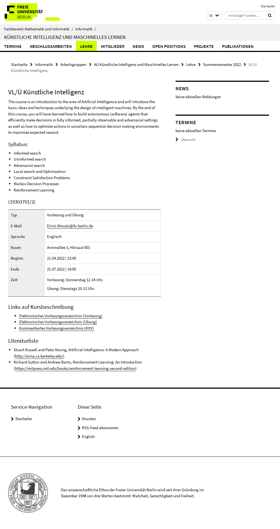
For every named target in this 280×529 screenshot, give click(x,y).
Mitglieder (112, 46)
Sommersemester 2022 (222, 64)
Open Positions (169, 46)
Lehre (86, 46)
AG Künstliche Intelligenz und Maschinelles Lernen (136, 64)
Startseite (268, 6)
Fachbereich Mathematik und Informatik (38, 29)
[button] (213, 15)
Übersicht (188, 139)
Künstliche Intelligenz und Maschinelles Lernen (65, 37)
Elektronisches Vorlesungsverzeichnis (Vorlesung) (61, 315)
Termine (13, 46)
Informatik (85, 29)
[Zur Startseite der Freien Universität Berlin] (36, 12)
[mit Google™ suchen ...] (270, 15)
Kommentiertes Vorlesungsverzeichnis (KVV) (56, 328)
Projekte (204, 46)
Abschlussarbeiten (51, 46)
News (138, 46)
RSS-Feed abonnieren (100, 427)
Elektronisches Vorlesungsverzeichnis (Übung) (58, 321)
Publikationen (238, 46)
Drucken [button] (89, 418)
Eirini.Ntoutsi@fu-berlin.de (70, 225)
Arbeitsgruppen (73, 64)
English (88, 436)
